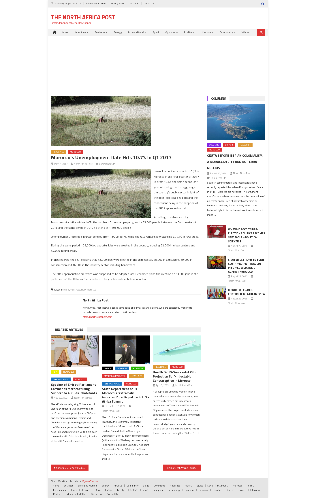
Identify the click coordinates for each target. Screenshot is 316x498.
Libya (210, 485)
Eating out (158, 490)
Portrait (57, 494)
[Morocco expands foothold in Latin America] (216, 292)
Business (100, 32)
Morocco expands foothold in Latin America (246, 292)
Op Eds (230, 490)
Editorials (217, 490)
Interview (255, 490)
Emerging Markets (114, 376)
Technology (174, 490)
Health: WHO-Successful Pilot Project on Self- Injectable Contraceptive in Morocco (175, 376)
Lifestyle (206, 32)
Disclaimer (134, 3)
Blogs (146, 485)
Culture (134, 490)
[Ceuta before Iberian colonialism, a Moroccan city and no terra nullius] (236, 122)
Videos (245, 32)
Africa (107, 368)
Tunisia (250, 485)
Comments (159, 485)
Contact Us (149, 3)
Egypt (200, 485)
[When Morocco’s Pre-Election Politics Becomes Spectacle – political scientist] (216, 231)
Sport (156, 32)
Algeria (188, 485)
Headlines (80, 32)
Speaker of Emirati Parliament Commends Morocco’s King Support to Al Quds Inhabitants (74, 388)
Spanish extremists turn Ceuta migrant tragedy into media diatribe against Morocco (246, 266)
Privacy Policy (117, 3)
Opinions (170, 32)
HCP (83, 289)
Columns (218, 98)
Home (64, 32)
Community (226, 32)
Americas (122, 368)
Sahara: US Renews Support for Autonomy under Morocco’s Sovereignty (72, 468)
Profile (188, 32)
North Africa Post (83, 164)
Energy (118, 32)
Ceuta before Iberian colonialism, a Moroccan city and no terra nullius (235, 161)
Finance (118, 485)
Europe (229, 144)
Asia (55, 372)
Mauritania (222, 485)
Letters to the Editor (76, 494)
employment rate (71, 289)
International (136, 32)
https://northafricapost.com (97, 317)
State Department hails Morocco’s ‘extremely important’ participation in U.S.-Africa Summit (125, 395)
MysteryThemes (90, 481)
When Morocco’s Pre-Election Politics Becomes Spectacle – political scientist (246, 235)
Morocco (75, 152)
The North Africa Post (96, 3)
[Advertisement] (158, 63)
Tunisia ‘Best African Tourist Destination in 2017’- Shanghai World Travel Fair (183, 468)
